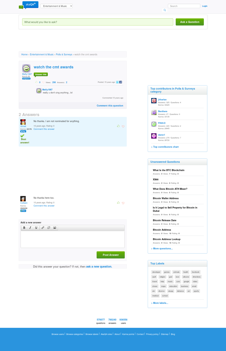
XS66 (155, 179)
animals (176, 272)
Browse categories (74, 334)
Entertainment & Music (42, 54)
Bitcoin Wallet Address (166, 198)
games (167, 272)
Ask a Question (189, 22)
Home (24, 54)
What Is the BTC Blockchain (168, 170)
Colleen (23, 202)
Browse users (58, 334)
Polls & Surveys (64, 54)
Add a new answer (31, 222)
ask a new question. (99, 266)
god (170, 276)
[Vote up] (36, 82)
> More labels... (159, 302)
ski (153, 291)
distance (180, 291)
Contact (140, 334)
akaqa (170, 291)
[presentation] (24, 228)
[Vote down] (43, 82)
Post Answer (111, 255)
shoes (154, 286)
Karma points (128, 334)
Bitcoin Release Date (164, 220)
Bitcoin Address (162, 229)
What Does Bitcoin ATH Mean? (170, 188)
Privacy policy (152, 334)
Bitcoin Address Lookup (167, 239)
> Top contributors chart (165, 146)
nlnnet (23, 126)
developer (156, 272)
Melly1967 (27, 73)
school (165, 295)
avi (189, 291)
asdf (154, 276)
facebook (195, 272)
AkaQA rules (106, 334)
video (195, 281)
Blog (173, 334)
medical (155, 295)
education (173, 286)
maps (163, 286)
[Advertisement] (79, 43)
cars (178, 281)
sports (196, 291)
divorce (161, 291)
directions (197, 276)
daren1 (161, 134)
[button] (24, 228)
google (186, 281)
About (117, 334)
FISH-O (161, 123)
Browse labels (92, 334)
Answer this (40, 74)
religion (162, 276)
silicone (186, 276)
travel (154, 281)
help (162, 281)
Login (204, 5)
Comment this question (110, 105)
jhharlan (162, 99)
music (170, 281)
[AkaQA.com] (28, 5)
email (194, 286)
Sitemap (164, 334)
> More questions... (162, 248)
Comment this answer (44, 128)
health (185, 272)
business (184, 286)
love (177, 276)
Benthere (162, 111)
